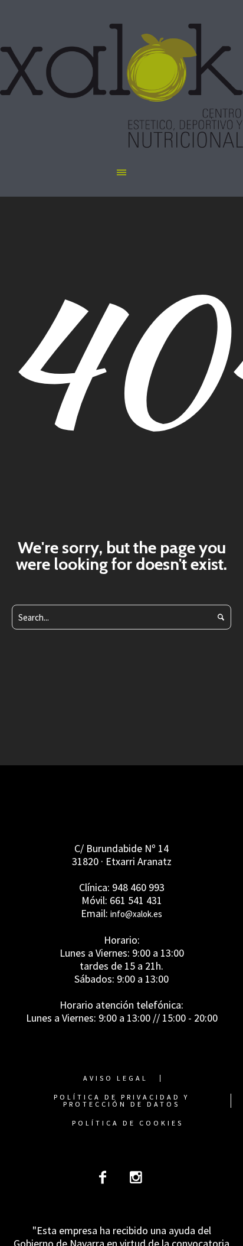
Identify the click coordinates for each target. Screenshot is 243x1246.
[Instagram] (136, 1177)
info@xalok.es (136, 913)
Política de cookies (127, 1123)
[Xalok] (121, 86)
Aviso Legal (115, 1078)
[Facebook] (102, 1177)
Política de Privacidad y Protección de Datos (121, 1101)
